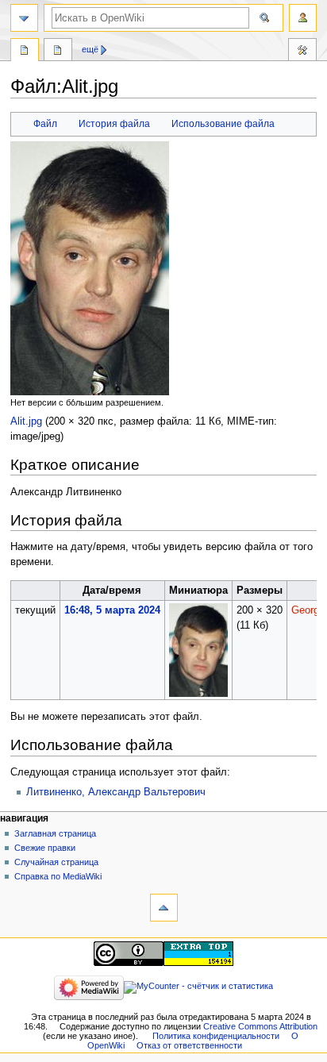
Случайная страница (56, 862)
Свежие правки (44, 847)
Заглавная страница (55, 833)
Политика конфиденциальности (215, 1036)
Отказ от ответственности (189, 1045)
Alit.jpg (26, 421)
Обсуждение (57, 51)
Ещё (90, 49)
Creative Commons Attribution (260, 1026)
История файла (114, 123)
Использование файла (223, 123)
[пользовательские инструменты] (303, 18)
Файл (45, 123)
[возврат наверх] (164, 908)
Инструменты (302, 51)
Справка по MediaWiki (58, 876)
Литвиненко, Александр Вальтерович (116, 792)
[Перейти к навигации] (24, 18)
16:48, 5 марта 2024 (112, 610)
